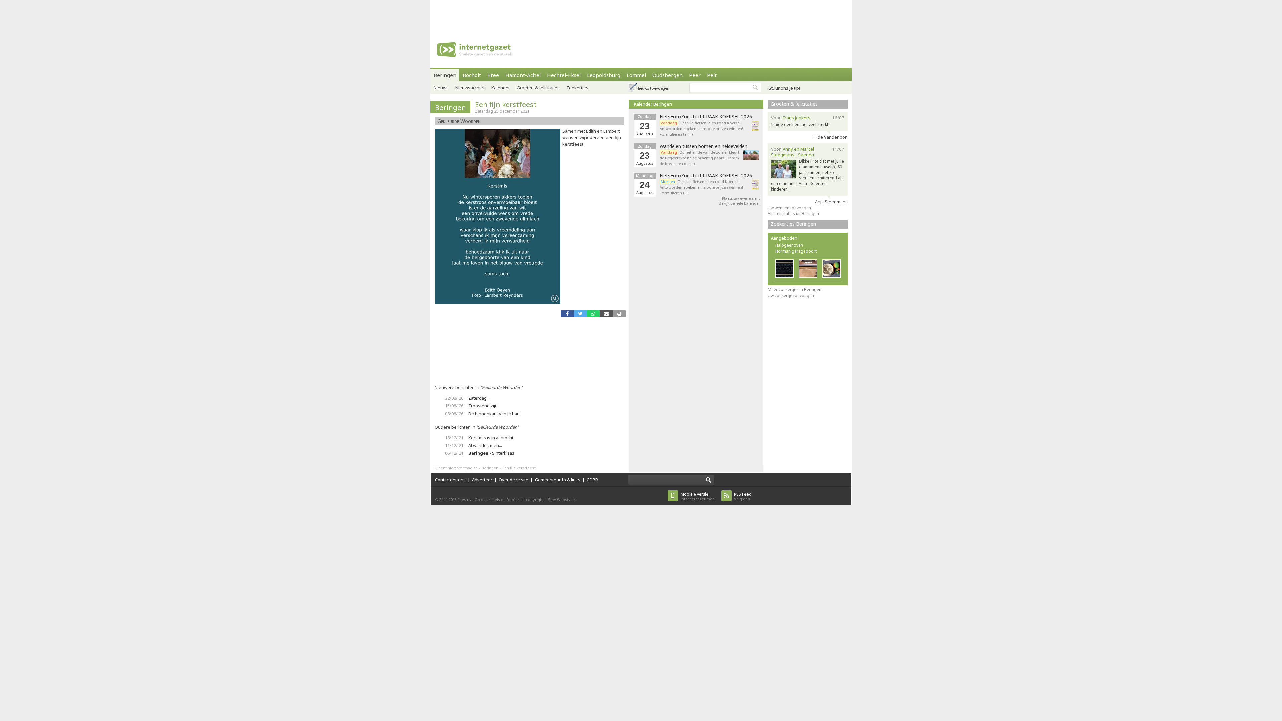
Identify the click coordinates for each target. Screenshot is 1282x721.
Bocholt (472, 75)
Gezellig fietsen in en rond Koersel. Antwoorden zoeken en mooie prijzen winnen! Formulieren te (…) (701, 128)
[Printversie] (619, 313)
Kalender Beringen (653, 104)
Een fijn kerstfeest (506, 104)
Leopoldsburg (603, 75)
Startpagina (467, 467)
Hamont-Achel (523, 75)
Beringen (445, 75)
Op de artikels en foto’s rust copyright (509, 499)
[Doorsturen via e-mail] (606, 313)
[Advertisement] (641, 15)
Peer (695, 75)
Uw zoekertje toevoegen (791, 295)
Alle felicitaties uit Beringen (793, 213)
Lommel (636, 75)
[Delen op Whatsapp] (593, 313)
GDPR (592, 480)
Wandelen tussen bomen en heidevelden (703, 146)
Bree (493, 75)
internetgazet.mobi (698, 496)
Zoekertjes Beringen (793, 224)
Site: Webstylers (562, 499)
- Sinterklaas (491, 453)
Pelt (712, 75)
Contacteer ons (450, 480)
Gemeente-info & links (557, 480)
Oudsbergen (667, 75)
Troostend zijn (483, 406)
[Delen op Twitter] (580, 313)
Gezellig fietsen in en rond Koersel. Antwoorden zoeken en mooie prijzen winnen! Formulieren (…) (701, 187)
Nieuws (441, 88)
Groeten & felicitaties (538, 88)
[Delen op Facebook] (567, 313)
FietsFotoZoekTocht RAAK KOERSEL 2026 (706, 117)
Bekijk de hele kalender (739, 203)
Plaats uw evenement (741, 198)
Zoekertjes (577, 88)
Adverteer (482, 480)
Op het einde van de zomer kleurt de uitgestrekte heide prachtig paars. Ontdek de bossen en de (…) (699, 158)
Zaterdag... (479, 398)
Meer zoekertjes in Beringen (794, 289)
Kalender (500, 88)
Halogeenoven (789, 245)
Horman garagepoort (796, 251)
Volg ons (743, 496)
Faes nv (464, 499)
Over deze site (513, 480)
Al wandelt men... (485, 445)
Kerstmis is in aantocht (490, 438)
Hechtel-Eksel (564, 75)
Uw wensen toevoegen (789, 208)
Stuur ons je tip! (784, 88)
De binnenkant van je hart (494, 414)
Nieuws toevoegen (652, 88)
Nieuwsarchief (470, 88)
